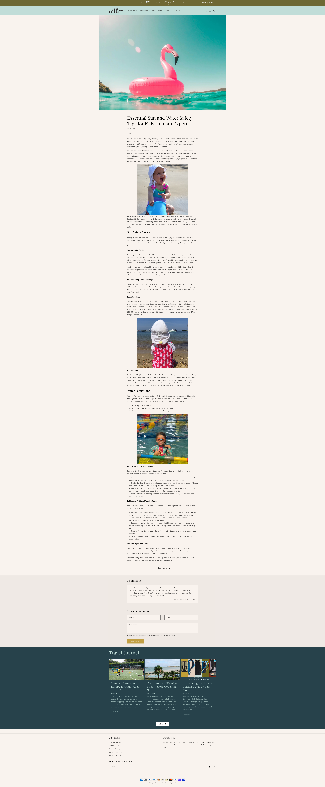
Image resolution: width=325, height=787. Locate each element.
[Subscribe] (142, 767)
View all (162, 724)
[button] (206, 10)
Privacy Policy (114, 749)
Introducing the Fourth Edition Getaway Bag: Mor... (197, 687)
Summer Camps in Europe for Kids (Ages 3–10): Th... (125, 687)
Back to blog (164, 568)
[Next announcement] (183, 3)
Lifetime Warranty (115, 742)
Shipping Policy (115, 755)
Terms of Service (115, 752)
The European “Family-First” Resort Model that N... (162, 687)
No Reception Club (158, 783)
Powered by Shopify (171, 783)
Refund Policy (114, 745)
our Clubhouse (171, 141)
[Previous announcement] (141, 3)
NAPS (163, 216)
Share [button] (131, 134)
